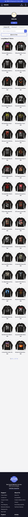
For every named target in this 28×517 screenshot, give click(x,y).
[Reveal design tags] (11, 50)
